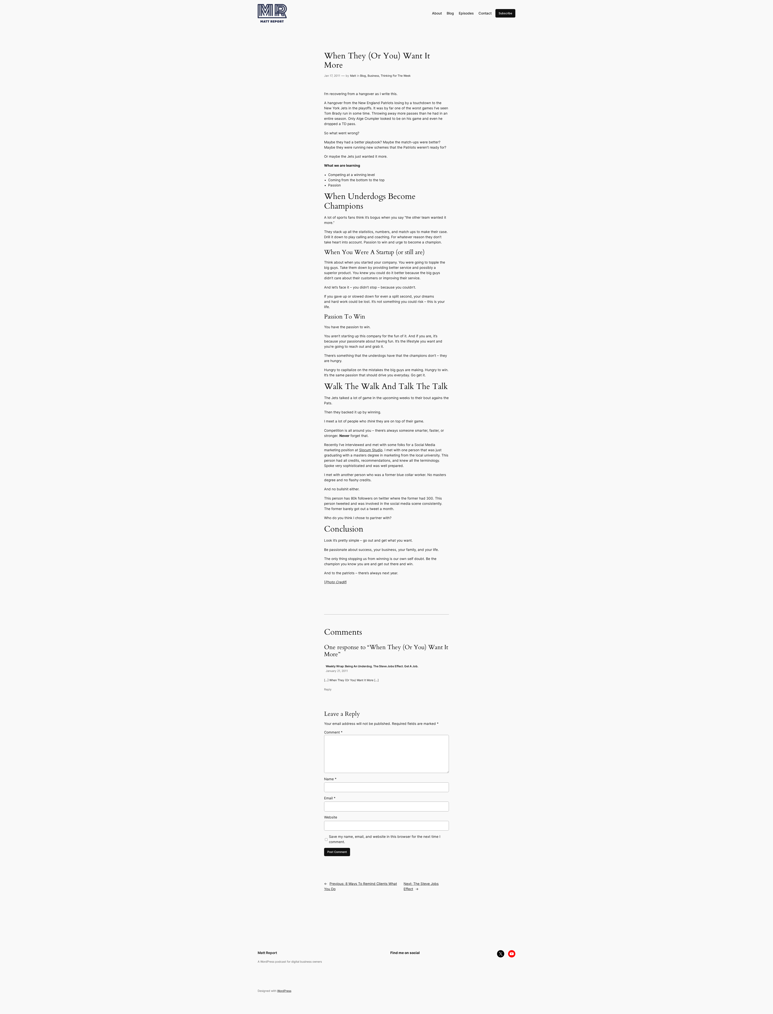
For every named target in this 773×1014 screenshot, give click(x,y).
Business (373, 75)
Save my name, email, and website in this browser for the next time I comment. (384, 839)
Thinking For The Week (396, 75)
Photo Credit (335, 582)
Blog (363, 75)
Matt (353, 75)
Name (330, 779)
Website (330, 817)
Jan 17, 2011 (332, 75)
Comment (333, 732)
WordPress (284, 990)
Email (330, 798)
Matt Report (267, 953)
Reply (328, 689)
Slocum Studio (370, 450)
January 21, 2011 (337, 671)
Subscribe (505, 13)
